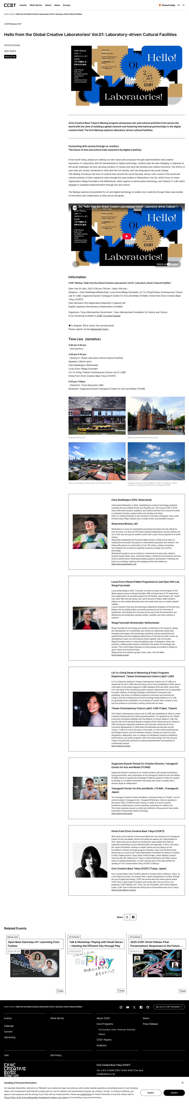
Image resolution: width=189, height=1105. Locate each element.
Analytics (101, 1045)
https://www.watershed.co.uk (123, 564)
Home (6, 14)
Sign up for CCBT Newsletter (168, 1007)
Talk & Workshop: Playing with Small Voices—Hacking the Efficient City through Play (96, 944)
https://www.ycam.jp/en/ (121, 813)
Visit (6, 1055)
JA (178, 5)
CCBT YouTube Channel (108, 315)
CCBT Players (104, 1039)
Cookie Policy (86, 1094)
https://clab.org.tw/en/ (120, 746)
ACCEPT (174, 1093)
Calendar (9, 1026)
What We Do (57, 1018)
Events (12, 14)
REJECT (151, 1093)
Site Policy (56, 1055)
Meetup (102, 1034)
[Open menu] (183, 5)
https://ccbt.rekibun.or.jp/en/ (123, 890)
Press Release (150, 1024)
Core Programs (105, 1024)
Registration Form (99, 329)
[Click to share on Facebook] (133, 917)
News (146, 1018)
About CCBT (103, 1018)
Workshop (131, 1029)
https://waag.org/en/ (120, 655)
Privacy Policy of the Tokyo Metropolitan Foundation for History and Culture (36, 1097)
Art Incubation (104, 1029)
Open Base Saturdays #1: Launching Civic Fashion (34, 944)
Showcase (121, 1029)
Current (8, 1031)
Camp (113, 1029)
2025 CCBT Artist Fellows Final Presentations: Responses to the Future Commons (155, 944)
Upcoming (9, 1037)
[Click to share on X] (127, 917)
